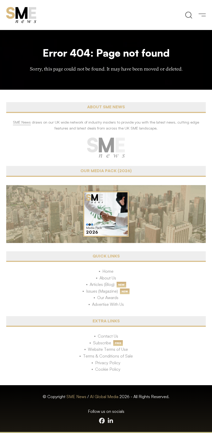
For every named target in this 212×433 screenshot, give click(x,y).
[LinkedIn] (110, 421)
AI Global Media (104, 396)
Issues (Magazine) (102, 291)
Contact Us (108, 336)
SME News (76, 396)
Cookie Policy (107, 369)
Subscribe (102, 342)
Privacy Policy (107, 362)
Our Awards (107, 297)
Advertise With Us (108, 304)
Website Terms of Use (108, 349)
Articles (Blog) (102, 284)
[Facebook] (102, 421)
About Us (108, 277)
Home (107, 271)
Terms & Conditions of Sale (108, 356)
